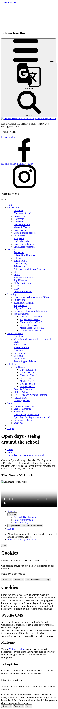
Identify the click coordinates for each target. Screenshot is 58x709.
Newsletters (19, 411)
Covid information (23, 291)
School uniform (21, 347)
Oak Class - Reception (31, 316)
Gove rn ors (19, 218)
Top (4, 545)
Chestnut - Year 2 (28, 375)
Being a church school (24, 232)
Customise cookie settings (38, 579)
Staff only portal (21, 241)
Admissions (19, 266)
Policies (17, 258)
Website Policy (21, 522)
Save (28, 706)
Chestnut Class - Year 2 (31, 322)
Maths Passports (21, 314)
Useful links (19, 358)
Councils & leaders (23, 389)
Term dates (19, 252)
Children (11, 364)
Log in (10, 428)
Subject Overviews (23, 308)
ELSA (17, 274)
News (10, 403)
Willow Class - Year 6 (30, 330)
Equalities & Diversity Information (30, 311)
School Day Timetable (24, 255)
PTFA (17, 286)
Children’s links (21, 392)
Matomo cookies (17, 649)
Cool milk (18, 355)
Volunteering (20, 235)
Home (10, 205)
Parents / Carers (15, 333)
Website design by (22, 539)
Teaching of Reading (24, 302)
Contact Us (19, 216)
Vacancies (18, 422)
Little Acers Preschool (24, 246)
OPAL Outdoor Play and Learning (30, 395)
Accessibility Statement (25, 517)
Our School (13, 207)
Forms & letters (21, 344)
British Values (20, 230)
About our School (22, 213)
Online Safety (20, 263)
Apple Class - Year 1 (30, 319)
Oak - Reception (28, 369)
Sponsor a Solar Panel (24, 406)
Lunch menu (20, 353)
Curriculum (19, 300)
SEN (16, 272)
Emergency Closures (24, 420)
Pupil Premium (21, 280)
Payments (18, 350)
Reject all (6, 579)
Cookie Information (23, 520)
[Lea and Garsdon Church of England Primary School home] (28, 118)
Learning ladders (22, 400)
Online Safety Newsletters (26, 414)
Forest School (20, 397)
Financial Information (24, 277)
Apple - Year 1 (27, 372)
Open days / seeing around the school (32, 417)
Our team (18, 221)
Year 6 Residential (22, 409)
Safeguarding (20, 260)
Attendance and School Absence (29, 269)
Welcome (18, 210)
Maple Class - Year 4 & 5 (32, 327)
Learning (11, 294)
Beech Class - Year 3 (30, 325)
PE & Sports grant (22, 283)
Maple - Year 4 (27, 381)
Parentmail (19, 336)
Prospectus (19, 238)
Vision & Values (22, 227)
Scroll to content (9, 2)
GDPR (17, 288)
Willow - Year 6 (27, 386)
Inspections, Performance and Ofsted (31, 297)
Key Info (11, 249)
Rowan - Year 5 (27, 383)
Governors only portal (24, 244)
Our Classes (19, 367)
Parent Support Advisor (25, 361)
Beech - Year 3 (27, 378)
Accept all (18, 579)
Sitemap (11, 511)
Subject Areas (20, 305)
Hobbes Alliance (22, 224)
